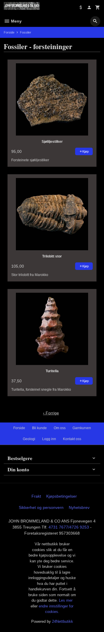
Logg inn (49, 439)
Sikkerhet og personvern (41, 507)
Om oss (60, 428)
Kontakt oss (72, 439)
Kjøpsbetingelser (61, 496)
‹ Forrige (51, 413)
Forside (9, 32)
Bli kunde (39, 428)
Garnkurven (82, 428)
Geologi (29, 439)
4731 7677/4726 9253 (69, 527)
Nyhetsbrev (79, 507)
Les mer (66, 600)
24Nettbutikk (62, 621)
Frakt (36, 496)
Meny (16, 21)
